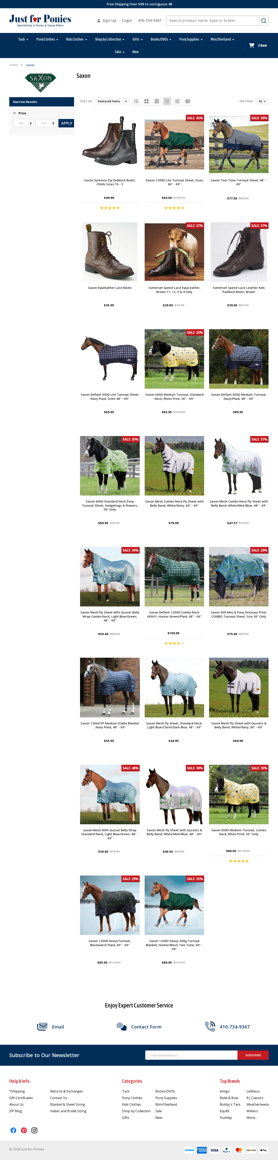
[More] (27, 39)
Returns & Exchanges (66, 1091)
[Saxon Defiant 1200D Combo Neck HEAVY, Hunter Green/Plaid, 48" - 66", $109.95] (174, 576)
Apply (66, 123)
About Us (16, 1104)
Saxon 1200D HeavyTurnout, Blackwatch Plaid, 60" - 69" (110, 943)
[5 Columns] (177, 101)
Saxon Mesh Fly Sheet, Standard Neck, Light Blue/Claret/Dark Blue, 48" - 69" (174, 725)
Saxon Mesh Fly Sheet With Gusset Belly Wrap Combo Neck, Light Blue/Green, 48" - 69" (109, 616)
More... (252, 1117)
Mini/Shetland (221, 39)
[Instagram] (34, 1130)
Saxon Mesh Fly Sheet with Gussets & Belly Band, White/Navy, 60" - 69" (238, 725)
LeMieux (253, 1091)
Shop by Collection (108, 39)
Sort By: (86, 101)
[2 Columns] (146, 101)
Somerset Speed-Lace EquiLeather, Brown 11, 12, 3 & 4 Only (174, 290)
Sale (118, 52)
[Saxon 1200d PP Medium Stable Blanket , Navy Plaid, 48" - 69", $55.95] (110, 687)
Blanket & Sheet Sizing (67, 1104)
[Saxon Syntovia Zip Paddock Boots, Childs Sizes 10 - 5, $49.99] (110, 144)
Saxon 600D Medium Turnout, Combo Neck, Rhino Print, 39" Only (238, 832)
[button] (19, 113)
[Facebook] (13, 1130)
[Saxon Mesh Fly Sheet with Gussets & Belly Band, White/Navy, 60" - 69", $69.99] (239, 687)
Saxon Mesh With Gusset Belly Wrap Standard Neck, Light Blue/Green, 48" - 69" (109, 834)
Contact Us (58, 1098)
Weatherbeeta (258, 1104)
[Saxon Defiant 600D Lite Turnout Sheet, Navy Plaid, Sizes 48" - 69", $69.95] (110, 359)
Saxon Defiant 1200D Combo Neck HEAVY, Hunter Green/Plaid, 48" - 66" (174, 614)
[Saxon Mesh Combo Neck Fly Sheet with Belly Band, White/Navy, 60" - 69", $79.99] (174, 465)
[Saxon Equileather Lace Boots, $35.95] (110, 252)
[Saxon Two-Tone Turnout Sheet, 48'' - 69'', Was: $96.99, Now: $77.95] (239, 144)
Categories (132, 1081)
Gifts (136, 39)
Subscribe (253, 1055)
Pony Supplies (189, 39)
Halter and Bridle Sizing (68, 1111)
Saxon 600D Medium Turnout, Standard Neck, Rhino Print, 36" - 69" (174, 396)
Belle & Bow (229, 1098)
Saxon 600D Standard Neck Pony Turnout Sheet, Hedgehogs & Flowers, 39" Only (110, 505)
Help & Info (19, 1081)
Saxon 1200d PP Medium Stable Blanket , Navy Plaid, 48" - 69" (109, 725)
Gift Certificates (21, 1098)
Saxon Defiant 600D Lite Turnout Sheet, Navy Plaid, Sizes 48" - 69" (110, 396)
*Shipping (17, 1091)
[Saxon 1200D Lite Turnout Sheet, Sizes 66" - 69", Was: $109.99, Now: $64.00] (174, 144)
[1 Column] (136, 101)
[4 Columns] (167, 101)
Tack (21, 39)
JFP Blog (15, 1111)
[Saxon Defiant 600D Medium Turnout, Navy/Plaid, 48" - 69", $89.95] (239, 359)
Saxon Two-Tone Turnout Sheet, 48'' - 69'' (239, 182)
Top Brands (230, 1081)
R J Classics (255, 1098)
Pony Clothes (45, 39)
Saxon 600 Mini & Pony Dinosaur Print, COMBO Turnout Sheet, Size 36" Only (239, 614)
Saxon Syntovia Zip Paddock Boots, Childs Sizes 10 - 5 (110, 182)
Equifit (224, 1111)
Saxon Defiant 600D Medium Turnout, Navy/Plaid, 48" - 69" (238, 396)
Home (13, 65)
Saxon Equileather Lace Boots (110, 288)
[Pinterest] (24, 1130)
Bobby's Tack (230, 1104)
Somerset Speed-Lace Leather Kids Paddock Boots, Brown (239, 290)
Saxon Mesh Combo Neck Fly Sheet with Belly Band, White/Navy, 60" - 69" (174, 503)
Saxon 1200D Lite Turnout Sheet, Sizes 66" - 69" (174, 182)
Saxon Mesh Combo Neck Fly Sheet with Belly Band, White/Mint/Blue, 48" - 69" (238, 503)
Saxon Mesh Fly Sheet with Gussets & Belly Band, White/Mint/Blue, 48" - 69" (174, 832)
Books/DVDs (159, 39)
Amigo (225, 1091)
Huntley (226, 1117)
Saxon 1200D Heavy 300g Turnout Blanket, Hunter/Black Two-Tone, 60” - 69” (174, 945)
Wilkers (252, 1111)
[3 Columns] (157, 101)
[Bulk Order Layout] (188, 101)
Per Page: (247, 101)
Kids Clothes (75, 39)
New (136, 52)
